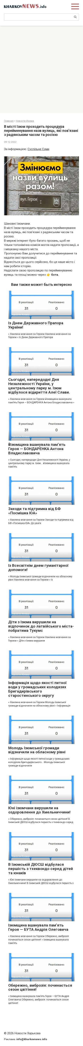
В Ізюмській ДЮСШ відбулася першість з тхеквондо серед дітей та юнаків (40, 868)
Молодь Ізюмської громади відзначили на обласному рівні (36, 750)
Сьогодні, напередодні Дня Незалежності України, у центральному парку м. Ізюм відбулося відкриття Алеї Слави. (39, 386)
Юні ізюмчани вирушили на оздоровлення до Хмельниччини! (39, 810)
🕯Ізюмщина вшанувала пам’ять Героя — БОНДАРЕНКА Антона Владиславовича (36, 448)
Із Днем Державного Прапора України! (35, 325)
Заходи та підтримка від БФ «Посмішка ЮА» (34, 510)
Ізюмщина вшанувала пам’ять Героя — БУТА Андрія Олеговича (38, 927)
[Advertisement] (41, 69)
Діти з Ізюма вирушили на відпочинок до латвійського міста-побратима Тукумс (41, 626)
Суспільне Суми (38, 149)
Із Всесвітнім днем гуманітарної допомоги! (38, 567)
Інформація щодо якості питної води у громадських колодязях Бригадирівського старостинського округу (37, 689)
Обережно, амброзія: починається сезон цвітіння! (40, 987)
